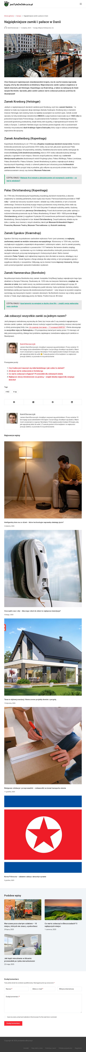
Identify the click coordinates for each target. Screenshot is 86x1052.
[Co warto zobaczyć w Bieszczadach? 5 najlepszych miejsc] (63, 909)
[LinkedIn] (72, 402)
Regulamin (78, 1048)
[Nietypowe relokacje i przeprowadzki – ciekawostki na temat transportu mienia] (43, 745)
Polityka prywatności (65, 1048)
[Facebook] (14, 402)
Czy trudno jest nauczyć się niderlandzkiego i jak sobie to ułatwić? (36, 368)
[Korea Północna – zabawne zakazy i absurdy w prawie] (43, 834)
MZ (7, 392)
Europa (35, 28)
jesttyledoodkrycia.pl (25, 1041)
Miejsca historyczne (44, 28)
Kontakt (26, 1048)
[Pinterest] (52, 402)
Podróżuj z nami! (50, 1048)
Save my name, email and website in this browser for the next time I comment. (32, 1017)
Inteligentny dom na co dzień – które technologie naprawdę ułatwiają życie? (34, 522)
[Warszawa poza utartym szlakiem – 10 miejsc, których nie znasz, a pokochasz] (22, 909)
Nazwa (9, 989)
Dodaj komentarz (13, 997)
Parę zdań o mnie (37, 1048)
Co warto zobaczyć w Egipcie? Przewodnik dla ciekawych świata (36, 374)
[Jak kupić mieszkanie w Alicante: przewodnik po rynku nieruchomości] (22, 944)
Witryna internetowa (66, 989)
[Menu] (81, 4)
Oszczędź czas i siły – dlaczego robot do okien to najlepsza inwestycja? (32, 611)
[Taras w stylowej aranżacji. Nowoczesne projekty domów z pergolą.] (43, 657)
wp (15, 392)
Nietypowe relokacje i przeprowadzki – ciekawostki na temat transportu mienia (35, 788)
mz (53, 28)
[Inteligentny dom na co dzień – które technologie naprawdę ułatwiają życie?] (43, 479)
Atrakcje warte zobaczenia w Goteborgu (26, 371)
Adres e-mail (37, 989)
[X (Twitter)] (33, 402)
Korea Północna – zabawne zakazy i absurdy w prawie (25, 877)
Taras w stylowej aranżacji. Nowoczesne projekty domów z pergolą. (30, 700)
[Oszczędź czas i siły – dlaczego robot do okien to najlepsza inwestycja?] (43, 568)
